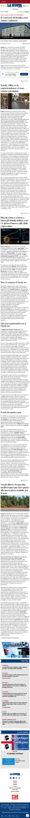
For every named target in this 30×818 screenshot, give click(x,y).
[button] (15, 650)
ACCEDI (27, 6)
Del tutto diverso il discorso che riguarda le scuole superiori (15, 120)
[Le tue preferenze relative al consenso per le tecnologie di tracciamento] (27, 815)
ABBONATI (3, 1)
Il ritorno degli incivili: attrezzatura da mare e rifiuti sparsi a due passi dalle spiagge (14, 557)
